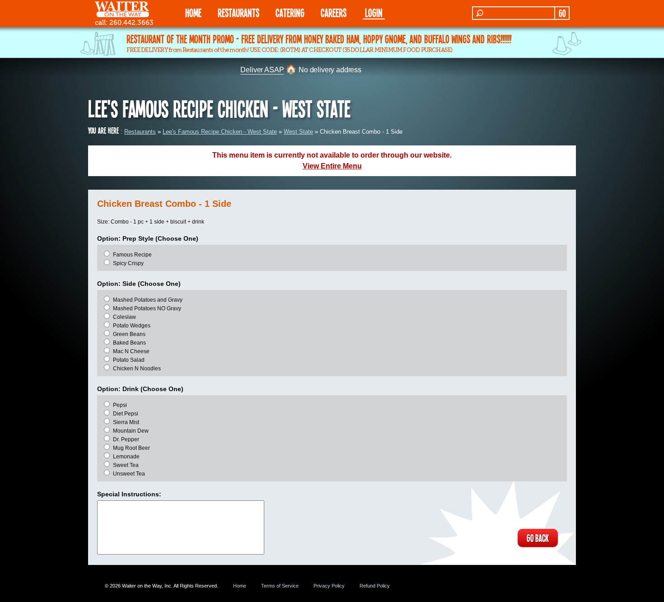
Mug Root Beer (131, 448)
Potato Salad (129, 360)
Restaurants (140, 131)
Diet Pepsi (125, 414)
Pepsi (120, 405)
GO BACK (538, 538)
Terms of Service (280, 585)
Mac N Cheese (131, 351)
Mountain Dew (131, 431)
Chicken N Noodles (137, 368)
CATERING (290, 12)
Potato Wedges (131, 325)
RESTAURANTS (238, 12)
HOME (193, 12)
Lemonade (126, 456)
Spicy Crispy (128, 263)
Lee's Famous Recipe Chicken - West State (220, 131)
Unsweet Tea (129, 474)
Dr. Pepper (126, 439)
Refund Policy (375, 585)
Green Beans (129, 334)
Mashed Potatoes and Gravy (147, 300)
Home (239, 585)
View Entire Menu (332, 166)
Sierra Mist (126, 422)
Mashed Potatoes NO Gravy (147, 308)
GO (562, 13)
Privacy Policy (329, 585)
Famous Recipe (132, 255)
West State (298, 131)
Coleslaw (124, 317)
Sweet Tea (126, 465)
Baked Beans (129, 343)
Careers (333, 12)
